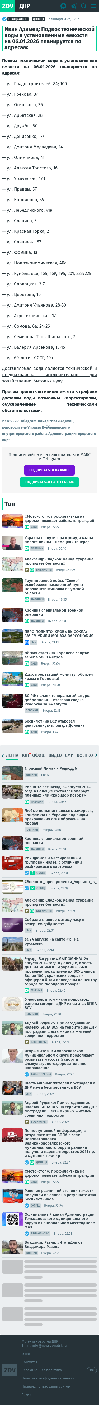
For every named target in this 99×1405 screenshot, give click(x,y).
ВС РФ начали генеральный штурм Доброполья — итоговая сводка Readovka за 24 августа (57, 699)
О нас (26, 1354)
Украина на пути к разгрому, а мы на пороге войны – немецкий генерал (59, 539)
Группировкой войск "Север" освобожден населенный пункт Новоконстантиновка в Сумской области (54, 586)
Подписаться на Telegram (49, 482)
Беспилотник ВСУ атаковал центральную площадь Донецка (54, 723)
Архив (26, 1395)
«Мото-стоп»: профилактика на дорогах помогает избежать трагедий (59, 518)
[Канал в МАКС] (63, 6)
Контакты (29, 1362)
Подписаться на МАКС (49, 470)
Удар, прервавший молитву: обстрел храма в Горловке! (59, 676)
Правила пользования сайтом (46, 1386)
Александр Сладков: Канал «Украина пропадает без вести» (59, 561)
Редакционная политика (42, 1370)
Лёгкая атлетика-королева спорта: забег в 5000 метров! (57, 655)
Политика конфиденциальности (48, 1378)
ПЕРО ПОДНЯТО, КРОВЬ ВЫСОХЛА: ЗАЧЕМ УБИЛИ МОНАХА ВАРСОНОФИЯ (59, 633)
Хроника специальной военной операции (54, 612)
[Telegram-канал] (73, 6)
